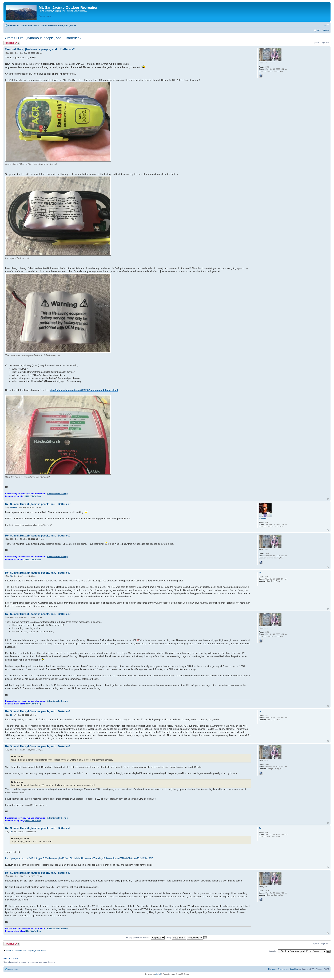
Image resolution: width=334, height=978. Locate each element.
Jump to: (272, 951)
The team (272, 969)
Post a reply (8, 42)
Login (326, 30)
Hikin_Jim (14, 53)
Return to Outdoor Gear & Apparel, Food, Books (26, 951)
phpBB (158, 974)
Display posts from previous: (138, 938)
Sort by (168, 938)
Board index (13, 25)
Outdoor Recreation (30, 25)
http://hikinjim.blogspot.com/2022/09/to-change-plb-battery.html (84, 390)
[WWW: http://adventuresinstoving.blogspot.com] (261, 76)
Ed (11, 576)
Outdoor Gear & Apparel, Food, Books (58, 25)
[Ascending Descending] (197, 938)
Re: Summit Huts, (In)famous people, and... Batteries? (37, 504)
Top (328, 499)
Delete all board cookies (288, 969)
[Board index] (21, 12)
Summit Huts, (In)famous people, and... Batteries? (42, 38)
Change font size (326, 24)
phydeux (13, 507)
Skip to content (45, 16)
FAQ (318, 30)
